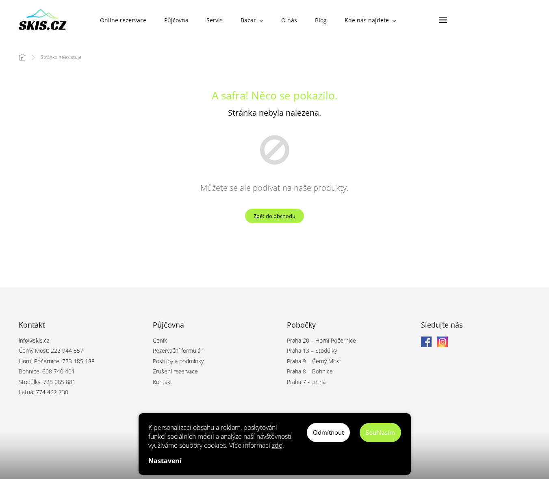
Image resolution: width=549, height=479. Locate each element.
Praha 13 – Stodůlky (312, 350)
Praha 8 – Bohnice (310, 371)
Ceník (160, 340)
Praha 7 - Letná (306, 382)
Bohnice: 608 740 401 (47, 371)
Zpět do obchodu (274, 216)
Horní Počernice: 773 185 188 (57, 361)
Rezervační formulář (177, 350)
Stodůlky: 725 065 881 (47, 382)
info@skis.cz (34, 340)
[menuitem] (123, 20)
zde (277, 445)
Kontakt (162, 382)
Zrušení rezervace (175, 371)
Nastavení (165, 460)
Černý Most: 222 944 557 (51, 350)
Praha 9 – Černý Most (314, 361)
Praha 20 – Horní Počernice (321, 340)
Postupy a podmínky (178, 361)
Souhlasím (380, 432)
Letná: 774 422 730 (43, 392)
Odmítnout (328, 432)
